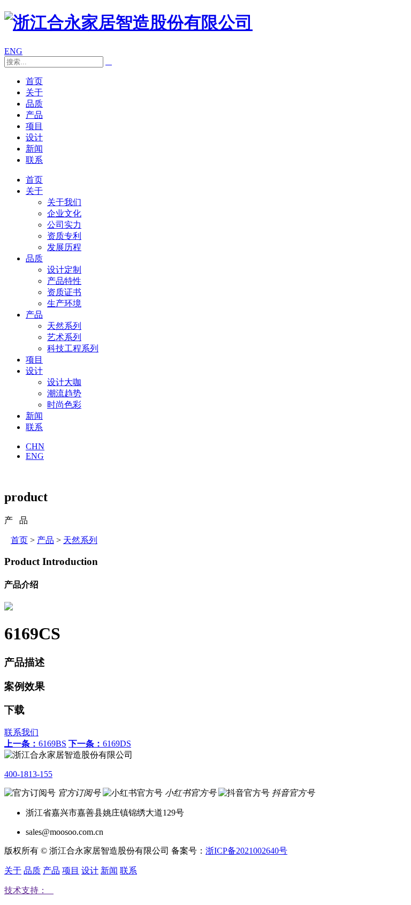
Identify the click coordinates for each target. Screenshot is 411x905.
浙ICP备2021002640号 (246, 850)
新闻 (34, 148)
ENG (13, 51)
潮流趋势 (64, 393)
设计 (34, 137)
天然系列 (64, 325)
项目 (34, 126)
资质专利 (64, 235)
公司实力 (64, 224)
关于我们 (64, 202)
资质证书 (64, 292)
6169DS (99, 743)
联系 (34, 159)
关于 (34, 92)
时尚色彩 (64, 404)
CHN (35, 446)
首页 (34, 81)
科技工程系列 (72, 348)
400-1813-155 (28, 774)
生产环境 (64, 303)
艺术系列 (64, 337)
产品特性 (64, 280)
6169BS (35, 743)
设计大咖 (64, 382)
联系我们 (21, 732)
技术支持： (29, 890)
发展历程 (64, 247)
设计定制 (64, 269)
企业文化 (64, 213)
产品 (34, 114)
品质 (34, 103)
